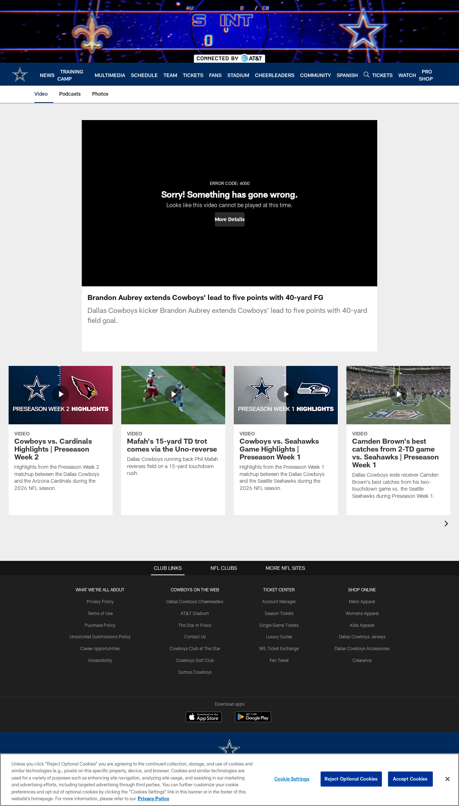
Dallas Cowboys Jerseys (362, 636)
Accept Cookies (410, 779)
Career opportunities (100, 648)
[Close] (447, 779)
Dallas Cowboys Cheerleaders (194, 601)
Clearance (362, 660)
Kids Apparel (362, 625)
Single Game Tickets (279, 625)
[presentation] (447, 524)
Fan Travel (279, 660)
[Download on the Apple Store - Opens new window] (203, 718)
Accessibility (100, 660)
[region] (229, 779)
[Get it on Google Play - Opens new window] (253, 720)
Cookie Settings (291, 779)
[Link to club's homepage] (19, 74)
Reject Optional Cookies (351, 779)
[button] (230, 219)
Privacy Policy (100, 601)
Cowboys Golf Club (195, 660)
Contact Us (195, 636)
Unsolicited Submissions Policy (100, 636)
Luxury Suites (279, 636)
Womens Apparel (362, 613)
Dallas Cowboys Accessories (362, 648)
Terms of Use (100, 613)
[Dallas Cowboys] (229, 750)
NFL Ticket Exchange (279, 648)
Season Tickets (279, 613)
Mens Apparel (362, 601)
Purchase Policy (100, 625)
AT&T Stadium (195, 613)
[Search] (366, 74)
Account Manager (279, 601)
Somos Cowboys (195, 671)
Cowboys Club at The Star (195, 648)
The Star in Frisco (195, 625)
